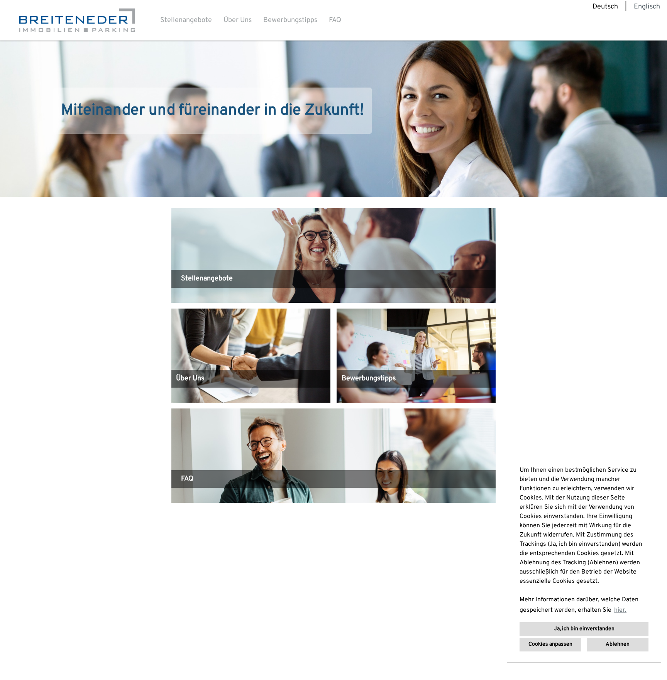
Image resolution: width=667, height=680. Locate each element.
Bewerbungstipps (290, 20)
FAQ (335, 20)
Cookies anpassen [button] (550, 644)
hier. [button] (620, 610)
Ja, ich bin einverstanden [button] (584, 629)
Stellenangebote (186, 20)
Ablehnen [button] (618, 644)
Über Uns (237, 20)
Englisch (647, 6)
